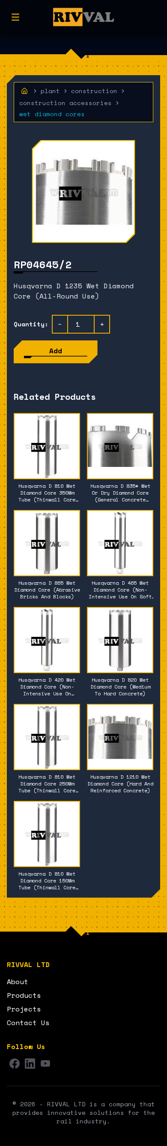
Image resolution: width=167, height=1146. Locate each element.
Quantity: (31, 324)
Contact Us (28, 1022)
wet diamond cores (52, 114)
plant (50, 91)
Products (24, 995)
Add (55, 351)
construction (94, 91)
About (17, 981)
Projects (24, 1009)
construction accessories (65, 103)
